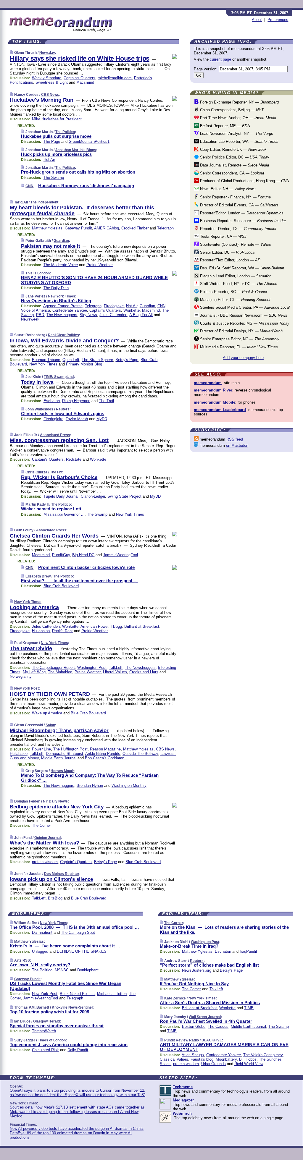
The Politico (65, 132)
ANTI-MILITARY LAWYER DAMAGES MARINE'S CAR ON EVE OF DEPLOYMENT (224, 1047)
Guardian (61, 240)
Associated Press (55, 435)
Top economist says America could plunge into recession (69, 1044)
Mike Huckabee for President (57, 119)
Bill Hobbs (248, 1059)
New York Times (61, 296)
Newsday (47, 52)
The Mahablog (60, 672)
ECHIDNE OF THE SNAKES (82, 951)
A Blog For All (141, 315)
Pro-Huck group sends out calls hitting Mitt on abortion (78, 171)
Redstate (73, 459)
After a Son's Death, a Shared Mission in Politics (210, 1002)
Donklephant (88, 970)
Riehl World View (248, 1064)
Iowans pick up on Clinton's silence (51, 879)
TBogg (116, 626)
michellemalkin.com (115, 78)
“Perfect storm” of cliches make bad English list (209, 965)
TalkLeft (116, 667)
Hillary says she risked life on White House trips (79, 58)
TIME (249, 1008)
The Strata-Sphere (97, 359)
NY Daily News (55, 801)
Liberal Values (115, 672)
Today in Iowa (37, 382)
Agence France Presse (63, 306)
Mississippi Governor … (64, 514)
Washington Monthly (129, 785)
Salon (50, 725)
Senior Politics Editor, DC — (234, 157)
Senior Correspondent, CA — (231, 173)
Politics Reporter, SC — (233, 291)
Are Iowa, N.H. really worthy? (40, 964)
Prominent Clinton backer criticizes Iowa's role (86, 567)
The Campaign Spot (78, 932)
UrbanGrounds (213, 1064)
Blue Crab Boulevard (61, 586)
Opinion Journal (47, 837)
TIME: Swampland (59, 376)
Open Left (70, 359)
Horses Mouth (62, 771)
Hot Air (49, 159)
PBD (40, 315)
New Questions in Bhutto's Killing (56, 300)
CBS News (50, 94)
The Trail (106, 401)
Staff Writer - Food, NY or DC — (238, 283)
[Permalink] (11, 52)
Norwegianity (21, 676)
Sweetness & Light (52, 82)
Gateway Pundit (78, 228)
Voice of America (35, 310)
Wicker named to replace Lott (51, 508)
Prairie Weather (99, 265)
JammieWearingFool (120, 555)
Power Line (41, 749)
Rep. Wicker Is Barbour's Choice (59, 477)
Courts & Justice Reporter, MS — (244, 323)
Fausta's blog (202, 1059)
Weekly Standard (46, 78)
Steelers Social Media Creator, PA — (244, 307)
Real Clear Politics (63, 335)
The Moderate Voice (60, 265)
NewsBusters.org (196, 970)
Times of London (52, 1040)
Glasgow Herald (46, 1021)
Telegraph (165, 228)
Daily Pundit (77, 1050)
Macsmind (85, 82)
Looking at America (34, 607)
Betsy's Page (126, 359)
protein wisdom (45, 862)
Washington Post (92, 667)
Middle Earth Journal (58, 758)
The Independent (44, 202)
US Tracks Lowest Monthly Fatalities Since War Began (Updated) (65, 986)
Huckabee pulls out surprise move (56, 136)
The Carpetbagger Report (53, 667)
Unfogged (40, 951)
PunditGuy (61, 555)
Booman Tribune (46, 359)
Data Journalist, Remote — (234, 165)
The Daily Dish (56, 288)
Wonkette (131, 310)
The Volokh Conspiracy (263, 1055)
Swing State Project (124, 496)
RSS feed (234, 439)
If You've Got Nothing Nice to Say (194, 983)
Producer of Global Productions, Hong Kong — (244, 181)
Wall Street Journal (205, 1017)
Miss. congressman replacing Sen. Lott (59, 440)
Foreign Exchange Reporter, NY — (239, 102)
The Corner (41, 825)
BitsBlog (55, 898)
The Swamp (53, 177)
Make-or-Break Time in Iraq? (189, 946)
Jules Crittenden (113, 315)
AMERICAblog (106, 228)
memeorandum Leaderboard (220, 409)
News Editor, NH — (227, 189)
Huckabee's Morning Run (41, 100)
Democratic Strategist (64, 753)
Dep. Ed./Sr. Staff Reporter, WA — (241, 268)
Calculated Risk (45, 1050)
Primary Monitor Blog (84, 364)
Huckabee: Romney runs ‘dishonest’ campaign (86, 185)
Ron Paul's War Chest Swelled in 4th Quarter (206, 1021)
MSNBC (62, 970)
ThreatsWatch (44, 1031)
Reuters (63, 409)
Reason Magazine (105, 749)
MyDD (101, 419)
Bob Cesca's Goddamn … (107, 758)
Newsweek (30, 319)
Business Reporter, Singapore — (242, 221)
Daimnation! (42, 932)
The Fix (56, 472)
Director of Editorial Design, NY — (241, 331)
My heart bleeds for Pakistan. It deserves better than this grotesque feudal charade (82, 210)
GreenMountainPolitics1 (89, 141)
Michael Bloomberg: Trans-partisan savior (59, 730)
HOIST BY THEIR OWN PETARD (50, 694)
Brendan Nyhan (90, 785)
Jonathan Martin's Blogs (75, 150)
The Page (51, 141)
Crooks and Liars (143, 672)
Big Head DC (83, 555)
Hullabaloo (41, 631)
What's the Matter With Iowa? (44, 843)
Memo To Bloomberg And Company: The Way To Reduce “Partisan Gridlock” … (90, 778)
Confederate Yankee (69, 310)
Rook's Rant (62, 631)
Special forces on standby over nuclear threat (57, 1025)
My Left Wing (34, 672)
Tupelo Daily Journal (60, 496)
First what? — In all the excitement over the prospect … (79, 580)
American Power (94, 626)
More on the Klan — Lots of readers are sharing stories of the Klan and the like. (224, 930)
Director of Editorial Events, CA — (238, 205)
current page (220, 59)
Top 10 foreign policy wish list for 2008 (49, 1011)
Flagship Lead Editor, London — (234, 276)
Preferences (277, 19)
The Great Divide (31, 648)
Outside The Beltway (140, 753)
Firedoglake (114, 306)
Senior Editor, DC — (226, 252)
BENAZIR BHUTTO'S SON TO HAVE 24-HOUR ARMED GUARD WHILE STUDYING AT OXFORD (94, 280)
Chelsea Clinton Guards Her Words (54, 536)
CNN (29, 186)
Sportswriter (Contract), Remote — (235, 244)
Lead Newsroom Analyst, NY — (236, 133)
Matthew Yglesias (47, 228)
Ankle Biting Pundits (102, 753)
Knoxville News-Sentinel (72, 1007)
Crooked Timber (135, 228)
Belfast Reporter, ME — (224, 126)
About (257, 19)
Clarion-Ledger (93, 496)
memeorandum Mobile (214, 402)
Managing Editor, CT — (234, 299)
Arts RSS (22, 960)
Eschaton (51, 401)
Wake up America (47, 713)
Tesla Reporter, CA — (222, 236)
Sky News (88, 315)
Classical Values (174, 1059)
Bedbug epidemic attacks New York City (57, 807)
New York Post (26, 688)
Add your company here (243, 357)
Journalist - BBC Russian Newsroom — (243, 315)
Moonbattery (226, 1059)
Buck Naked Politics (77, 993)
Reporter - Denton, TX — (237, 229)
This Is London (37, 273)
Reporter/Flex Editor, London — (229, 260)
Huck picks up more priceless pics (56, 154)
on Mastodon (237, 445)
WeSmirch (182, 1113)
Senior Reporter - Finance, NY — (235, 197)
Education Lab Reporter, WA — (238, 141)
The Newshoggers (61, 315)
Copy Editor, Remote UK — (233, 149)
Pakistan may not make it (50, 246)
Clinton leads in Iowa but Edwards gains (62, 413)
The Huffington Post (70, 749)
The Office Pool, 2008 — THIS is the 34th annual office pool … (74, 927)
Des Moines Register (61, 874)
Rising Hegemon (76, 401)
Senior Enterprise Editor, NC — (239, 339)
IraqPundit (248, 951)
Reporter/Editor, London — (241, 213)
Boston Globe (193, 1026)
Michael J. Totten (112, 993)
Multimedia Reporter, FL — (238, 347)
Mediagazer (183, 1100)
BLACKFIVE (212, 1040)
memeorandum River (213, 390)
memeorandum (208, 383)
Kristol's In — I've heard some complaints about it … (65, 945)
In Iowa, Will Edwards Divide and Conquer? (64, 341)
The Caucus (218, 1026)
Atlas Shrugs (193, 1055)
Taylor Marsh (77, 419)
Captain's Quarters (79, 78)
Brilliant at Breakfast (141, 626)
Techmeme (183, 1087)
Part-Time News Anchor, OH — (237, 118)
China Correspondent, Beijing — (231, 110)
